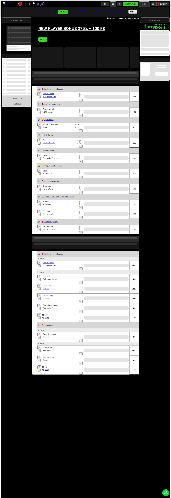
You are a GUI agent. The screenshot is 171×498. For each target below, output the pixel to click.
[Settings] (154, 4)
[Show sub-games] (81, 100)
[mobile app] (105, 4)
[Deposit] (119, 4)
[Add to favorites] (39, 97)
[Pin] (39, 94)
